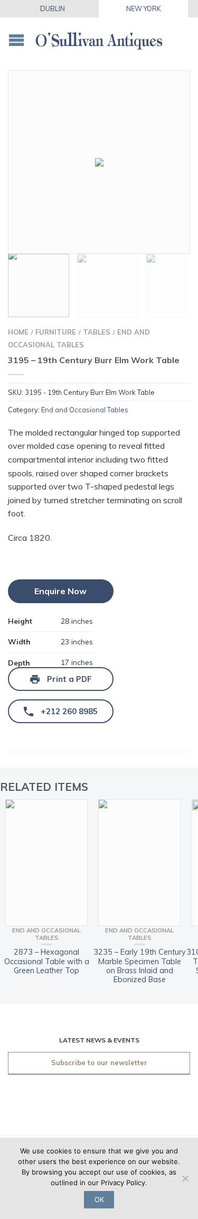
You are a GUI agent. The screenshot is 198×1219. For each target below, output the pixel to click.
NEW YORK (143, 8)
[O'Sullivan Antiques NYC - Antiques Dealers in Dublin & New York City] (99, 37)
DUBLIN (52, 8)
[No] (185, 1178)
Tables (96, 332)
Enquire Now (60, 591)
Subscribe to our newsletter (99, 1062)
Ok (99, 1199)
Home (18, 332)
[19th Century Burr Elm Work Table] (99, 162)
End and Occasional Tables (84, 409)
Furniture (55, 332)
